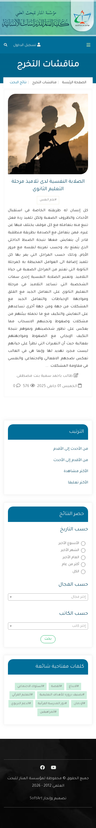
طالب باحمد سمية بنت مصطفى (45, 376)
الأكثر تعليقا (78, 483)
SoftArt (36, 799)
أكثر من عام (70, 564)
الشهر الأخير (70, 550)
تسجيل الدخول (25, 45)
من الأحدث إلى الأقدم (70, 449)
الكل (75, 572)
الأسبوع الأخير (69, 543)
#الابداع (74, 686)
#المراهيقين (48, 712)
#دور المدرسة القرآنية (52, 703)
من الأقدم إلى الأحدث (70, 460)
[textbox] (48, 597)
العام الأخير (71, 557)
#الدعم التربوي (21, 703)
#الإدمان (79, 703)
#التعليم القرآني (22, 695)
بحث (48, 639)
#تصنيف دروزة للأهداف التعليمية (62, 695)
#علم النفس (48, 200)
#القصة (56, 686)
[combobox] (48, 597)
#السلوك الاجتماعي (30, 686)
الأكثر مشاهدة (76, 472)
